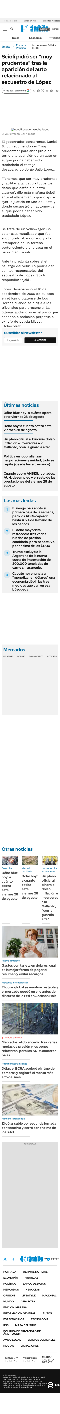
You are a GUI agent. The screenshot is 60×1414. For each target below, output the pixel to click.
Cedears (52, 656)
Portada (9, 1272)
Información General (19, 1313)
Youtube (39, 1259)
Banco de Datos (34, 1283)
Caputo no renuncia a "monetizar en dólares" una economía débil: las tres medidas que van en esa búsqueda (33, 581)
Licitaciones (30, 1345)
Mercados (11, 1289)
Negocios (33, 1289)
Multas (8, 1345)
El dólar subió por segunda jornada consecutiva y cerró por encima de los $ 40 (29, 1127)
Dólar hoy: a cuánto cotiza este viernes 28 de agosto (28, 428)
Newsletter (51, 1259)
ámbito (6, 46)
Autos (47, 1313)
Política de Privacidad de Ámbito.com (22, 1332)
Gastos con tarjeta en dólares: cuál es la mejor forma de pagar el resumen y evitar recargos (29, 969)
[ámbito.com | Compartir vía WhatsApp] (34, 90)
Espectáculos (13, 1319)
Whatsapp (48, 1259)
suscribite (45, 29)
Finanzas (31, 1277)
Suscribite (40, 340)
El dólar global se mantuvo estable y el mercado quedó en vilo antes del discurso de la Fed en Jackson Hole (30, 991)
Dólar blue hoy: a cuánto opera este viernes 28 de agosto (28, 415)
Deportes (27, 1301)
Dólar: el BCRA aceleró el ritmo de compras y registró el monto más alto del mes (28, 1072)
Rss (5, 1325)
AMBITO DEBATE (48, 1359)
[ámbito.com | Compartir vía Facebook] (38, 90)
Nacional (49, 1295)
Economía (35, 38)
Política (9, 1283)
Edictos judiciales (42, 1340)
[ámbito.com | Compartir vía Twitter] (42, 90)
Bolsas (21, 656)
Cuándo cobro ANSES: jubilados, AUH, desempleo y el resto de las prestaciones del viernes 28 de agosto (29, 479)
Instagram (21, 1259)
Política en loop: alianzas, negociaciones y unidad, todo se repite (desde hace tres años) (29, 460)
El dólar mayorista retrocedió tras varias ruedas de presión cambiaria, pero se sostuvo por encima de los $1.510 (33, 538)
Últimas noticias (35, 1272)
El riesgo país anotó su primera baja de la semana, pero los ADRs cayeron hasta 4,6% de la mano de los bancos (33, 516)
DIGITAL (11, 1359)
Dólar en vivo (30, 21)
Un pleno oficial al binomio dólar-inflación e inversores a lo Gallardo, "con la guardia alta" (29, 443)
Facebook (13, 1259)
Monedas (8, 656)
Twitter (5, 1259)
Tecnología (39, 1319)
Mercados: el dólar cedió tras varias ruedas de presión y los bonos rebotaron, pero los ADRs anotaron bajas (29, 1048)
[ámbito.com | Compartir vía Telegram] (51, 90)
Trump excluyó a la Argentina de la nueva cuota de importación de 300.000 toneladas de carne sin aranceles (31, 560)
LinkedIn (30, 1259)
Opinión (9, 1295)
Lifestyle (29, 1295)
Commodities (36, 656)
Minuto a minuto (13, 1037)
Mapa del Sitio (25, 1325)
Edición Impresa (15, 1307)
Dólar (15, 38)
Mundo (8, 1301)
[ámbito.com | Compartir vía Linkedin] (47, 90)
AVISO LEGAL (12, 1340)
